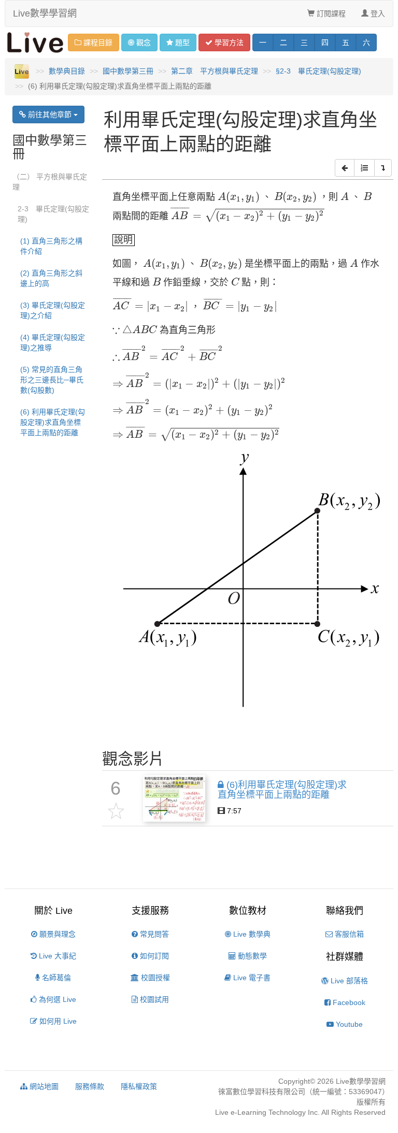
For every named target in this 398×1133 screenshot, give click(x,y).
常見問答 (153, 934)
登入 (376, 13)
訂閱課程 (330, 13)
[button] (344, 168)
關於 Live (53, 911)
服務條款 (89, 1086)
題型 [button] (182, 42)
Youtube (348, 1024)
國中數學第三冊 (128, 71)
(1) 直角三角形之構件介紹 (51, 246)
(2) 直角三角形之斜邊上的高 (51, 278)
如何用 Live (57, 1021)
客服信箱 (348, 934)
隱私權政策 (139, 1086)
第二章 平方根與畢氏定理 (214, 71)
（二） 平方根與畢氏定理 (49, 182)
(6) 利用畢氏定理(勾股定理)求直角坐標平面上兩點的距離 (52, 422)
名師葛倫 (55, 977)
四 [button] (325, 42)
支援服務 (150, 911)
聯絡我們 (344, 911)
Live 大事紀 (56, 956)
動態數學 (251, 956)
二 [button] (283, 42)
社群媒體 (344, 957)
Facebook (348, 1002)
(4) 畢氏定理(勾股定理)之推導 (52, 342)
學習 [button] (228, 42)
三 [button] (304, 42)
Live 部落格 (348, 981)
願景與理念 (56, 934)
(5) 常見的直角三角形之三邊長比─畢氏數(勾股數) (51, 379)
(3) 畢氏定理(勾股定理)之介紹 (52, 310)
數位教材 (247, 911)
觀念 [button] (143, 42)
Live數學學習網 (45, 13)
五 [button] (345, 42)
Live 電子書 (251, 977)
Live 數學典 (251, 934)
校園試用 (153, 999)
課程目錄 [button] (96, 42)
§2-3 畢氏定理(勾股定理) (318, 71)
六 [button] (366, 42)
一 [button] (262, 42)
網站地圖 (43, 1086)
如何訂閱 (153, 956)
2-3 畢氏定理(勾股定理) (53, 214)
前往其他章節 (50, 114)
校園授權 (154, 977)
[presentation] (239, 197)
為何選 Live (56, 999)
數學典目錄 (67, 71)
